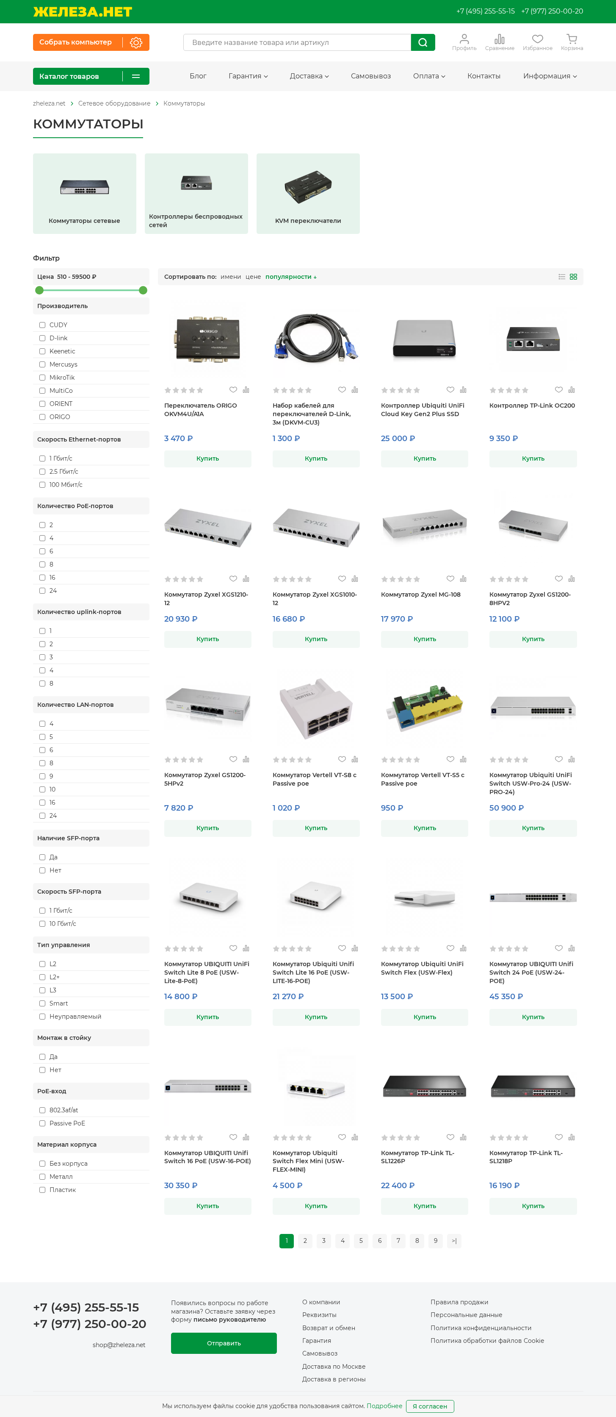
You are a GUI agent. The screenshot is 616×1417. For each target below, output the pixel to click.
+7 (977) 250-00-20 (552, 11)
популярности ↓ (291, 277)
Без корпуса (69, 1163)
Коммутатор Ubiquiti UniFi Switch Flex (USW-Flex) (422, 968)
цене (253, 277)
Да (54, 857)
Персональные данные (467, 1315)
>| (454, 1241)
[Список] (562, 277)
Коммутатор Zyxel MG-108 (421, 594)
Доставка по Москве (334, 1366)
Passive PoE (67, 1123)
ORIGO (60, 417)
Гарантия (316, 1341)
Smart (59, 1003)
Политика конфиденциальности (481, 1328)
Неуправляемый (76, 1016)
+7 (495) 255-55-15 (485, 11)
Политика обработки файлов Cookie (487, 1341)
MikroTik (62, 377)
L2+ (55, 977)
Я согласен (430, 1406)
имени (231, 277)
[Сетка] (573, 277)
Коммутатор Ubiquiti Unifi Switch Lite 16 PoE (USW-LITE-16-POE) (313, 972)
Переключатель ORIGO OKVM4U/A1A (200, 410)
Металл (61, 1177)
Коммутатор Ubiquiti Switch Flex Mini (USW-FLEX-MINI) (308, 1161)
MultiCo (61, 391)
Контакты (484, 76)
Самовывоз (371, 76)
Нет (55, 870)
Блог (198, 76)
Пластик (63, 1190)
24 (53, 591)
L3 (53, 990)
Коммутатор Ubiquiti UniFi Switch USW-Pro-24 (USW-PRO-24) (530, 783)
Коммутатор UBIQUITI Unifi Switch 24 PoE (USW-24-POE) (531, 972)
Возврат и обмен (328, 1328)
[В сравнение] (246, 390)
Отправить (224, 1343)
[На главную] (82, 11)
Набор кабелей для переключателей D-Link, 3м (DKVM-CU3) (312, 414)
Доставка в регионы (334, 1379)
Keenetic (62, 351)
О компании (321, 1302)
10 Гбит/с (63, 924)
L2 (53, 964)
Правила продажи (460, 1302)
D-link (58, 338)
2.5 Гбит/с (64, 471)
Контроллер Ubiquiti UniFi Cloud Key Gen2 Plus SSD (422, 410)
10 (52, 789)
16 (52, 577)
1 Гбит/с (61, 458)
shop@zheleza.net (119, 1345)
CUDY (58, 325)
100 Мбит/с (66, 485)
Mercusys (63, 364)
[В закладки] (233, 390)
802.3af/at (64, 1110)
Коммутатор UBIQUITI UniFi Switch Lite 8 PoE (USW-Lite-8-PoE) (206, 972)
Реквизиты (319, 1315)
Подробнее (385, 1406)
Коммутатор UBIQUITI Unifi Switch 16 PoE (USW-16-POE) (207, 1157)
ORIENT (61, 404)
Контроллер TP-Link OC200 (532, 405)
